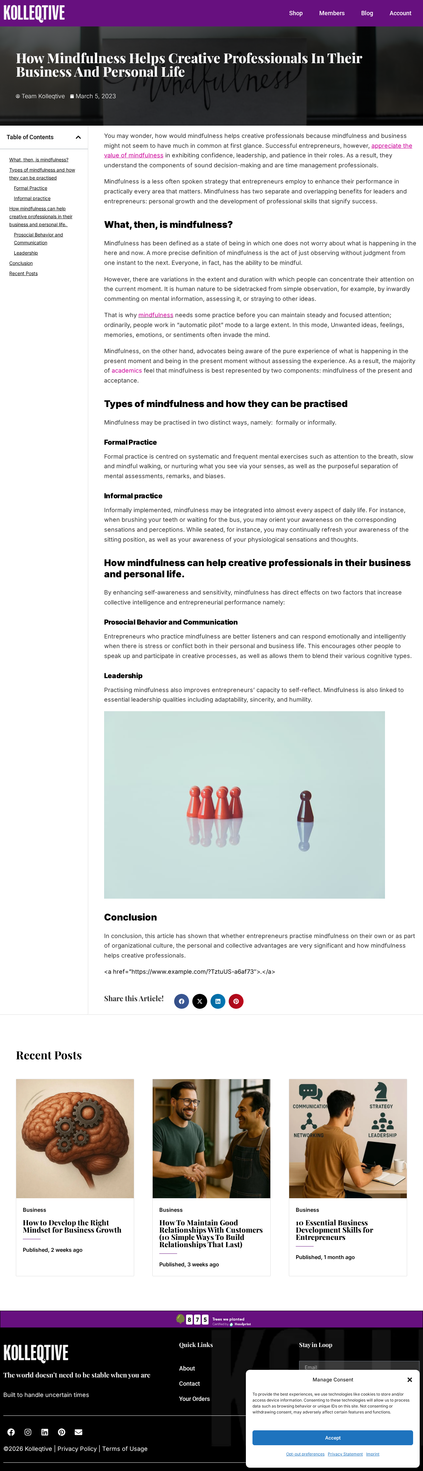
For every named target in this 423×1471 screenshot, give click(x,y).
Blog (367, 13)
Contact (189, 1383)
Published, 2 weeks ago (53, 1249)
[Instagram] (27, 1432)
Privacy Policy (77, 1448)
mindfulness (155, 314)
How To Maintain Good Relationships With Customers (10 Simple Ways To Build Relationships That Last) (211, 1233)
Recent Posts (23, 273)
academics (127, 370)
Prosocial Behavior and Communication (38, 238)
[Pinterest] (61, 1432)
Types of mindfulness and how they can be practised (42, 174)
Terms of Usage (124, 1448)
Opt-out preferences (305, 1453)
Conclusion (21, 263)
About (187, 1368)
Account (400, 13)
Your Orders (194, 1398)
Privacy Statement (345, 1453)
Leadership (26, 253)
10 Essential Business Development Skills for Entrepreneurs (334, 1229)
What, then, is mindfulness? (38, 159)
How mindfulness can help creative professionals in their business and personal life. (40, 216)
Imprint (372, 1453)
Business (34, 1209)
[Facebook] (11, 1432)
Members (332, 13)
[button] (409, 1379)
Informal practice (32, 198)
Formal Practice (30, 188)
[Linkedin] (44, 1432)
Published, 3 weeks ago (189, 1264)
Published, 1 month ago (325, 1257)
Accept (333, 1438)
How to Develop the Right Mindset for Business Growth (72, 1226)
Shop (296, 13)
